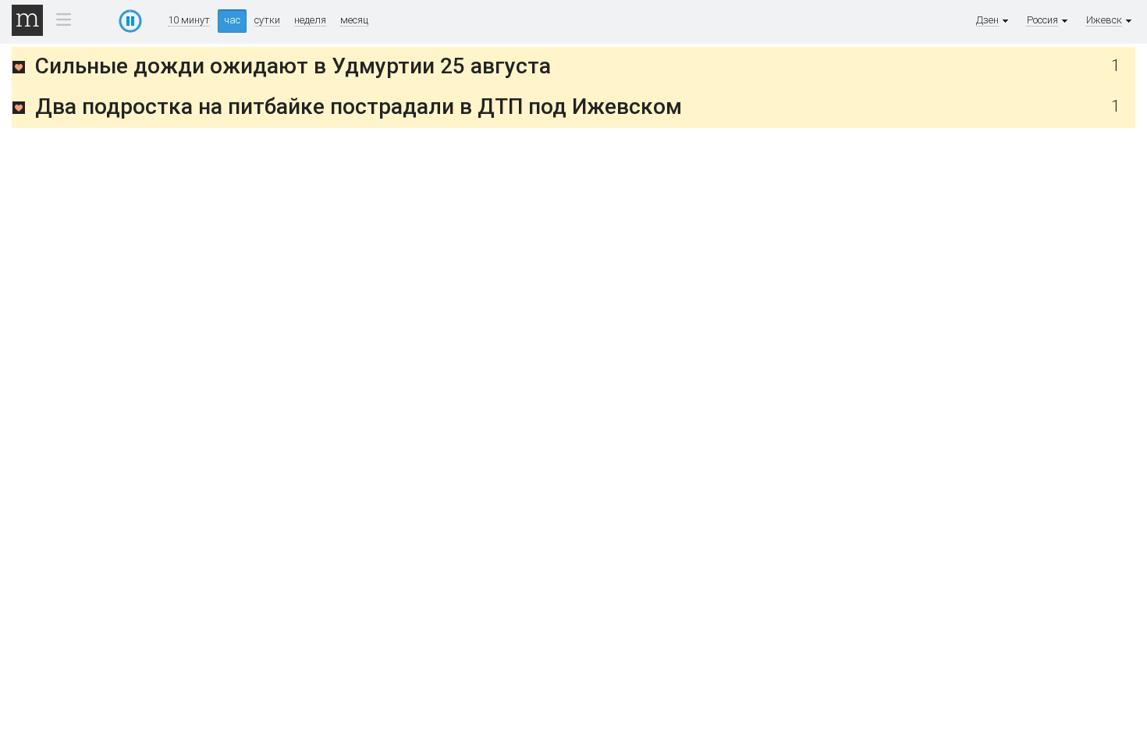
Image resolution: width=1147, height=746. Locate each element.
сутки (267, 20)
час (232, 20)
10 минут (189, 20)
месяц (354, 20)
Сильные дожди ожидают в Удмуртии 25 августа (293, 66)
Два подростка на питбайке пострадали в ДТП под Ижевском (358, 106)
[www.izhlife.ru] (18, 70)
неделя (310, 20)
